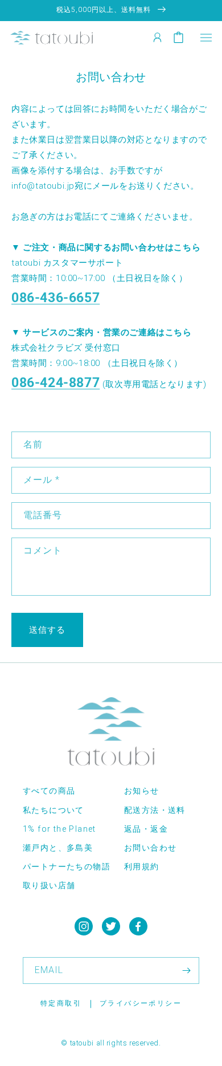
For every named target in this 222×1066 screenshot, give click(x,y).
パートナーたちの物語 (66, 866)
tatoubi (82, 1043)
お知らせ (141, 790)
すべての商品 (49, 790)
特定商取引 (60, 1003)
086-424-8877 (55, 382)
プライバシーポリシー (141, 1003)
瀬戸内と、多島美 (58, 847)
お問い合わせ (150, 847)
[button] (205, 37)
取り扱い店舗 (49, 885)
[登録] (186, 970)
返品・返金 (146, 828)
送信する (47, 630)
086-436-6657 (55, 297)
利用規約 (141, 866)
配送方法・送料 (155, 810)
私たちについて (53, 810)
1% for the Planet (59, 828)
